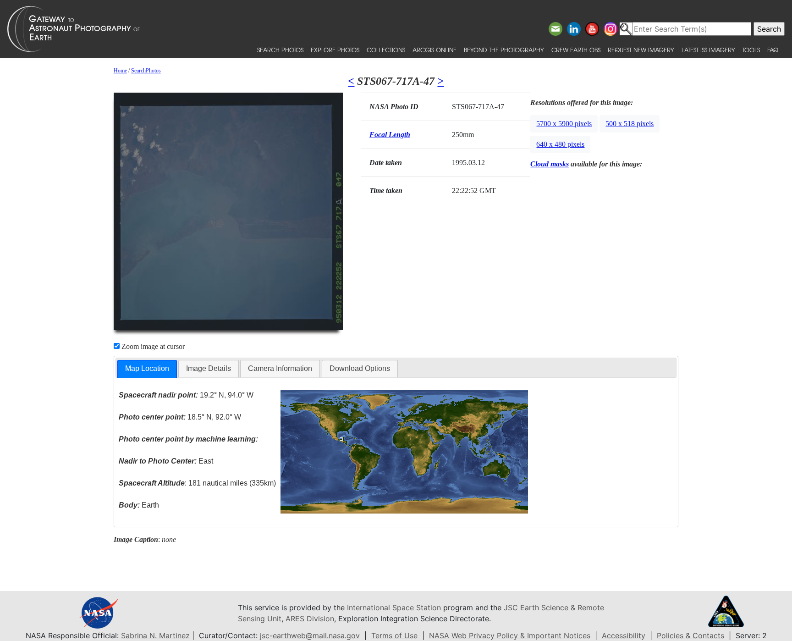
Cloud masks (549, 164)
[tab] (147, 369)
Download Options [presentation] (360, 368)
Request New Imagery (641, 49)
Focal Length (389, 134)
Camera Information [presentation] (280, 368)
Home (120, 70)
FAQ (772, 49)
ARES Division (310, 618)
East (166, 461)
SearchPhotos (146, 70)
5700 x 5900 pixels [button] (564, 123)
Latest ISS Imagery (708, 49)
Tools (751, 49)
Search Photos (280, 49)
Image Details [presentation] (208, 368)
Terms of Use (394, 635)
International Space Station (394, 607)
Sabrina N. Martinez (155, 635)
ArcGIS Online (434, 49)
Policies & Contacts (690, 635)
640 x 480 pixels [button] (560, 144)
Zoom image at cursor (152, 346)
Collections (386, 49)
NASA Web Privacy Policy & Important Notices (509, 635)
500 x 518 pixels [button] (629, 123)
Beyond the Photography (504, 49)
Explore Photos (335, 49)
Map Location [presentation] (147, 368)
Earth (139, 505)
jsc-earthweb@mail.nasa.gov (310, 635)
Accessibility (623, 635)
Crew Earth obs (575, 49)
